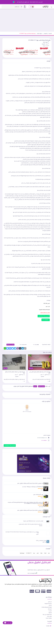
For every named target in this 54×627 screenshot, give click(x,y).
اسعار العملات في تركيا (47, 614)
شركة (45, 553)
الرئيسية (50, 33)
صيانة (41, 553)
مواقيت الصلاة (49, 618)
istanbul (48, 626)
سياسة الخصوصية (48, 603)
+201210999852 (45, 320)
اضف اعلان (9, 623)
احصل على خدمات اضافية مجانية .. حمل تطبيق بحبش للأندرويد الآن (30, 2)
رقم (49, 553)
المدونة (50, 612)
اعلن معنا (50, 609)
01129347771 (29, 553)
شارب (38, 553)
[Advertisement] (27, 21)
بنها (34, 553)
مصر (31, 7)
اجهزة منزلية (39, 33)
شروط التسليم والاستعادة (47, 607)
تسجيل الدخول (41, 386)
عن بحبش (50, 601)
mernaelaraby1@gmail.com (42, 437)
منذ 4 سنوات (45, 46)
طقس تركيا (49, 616)
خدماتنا (50, 605)
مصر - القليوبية (45, 44)
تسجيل (35, 386)
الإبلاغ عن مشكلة (10, 344)
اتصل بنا (50, 611)
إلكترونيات (45, 33)
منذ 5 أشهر (47, 374)
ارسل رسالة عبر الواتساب (43, 316)
